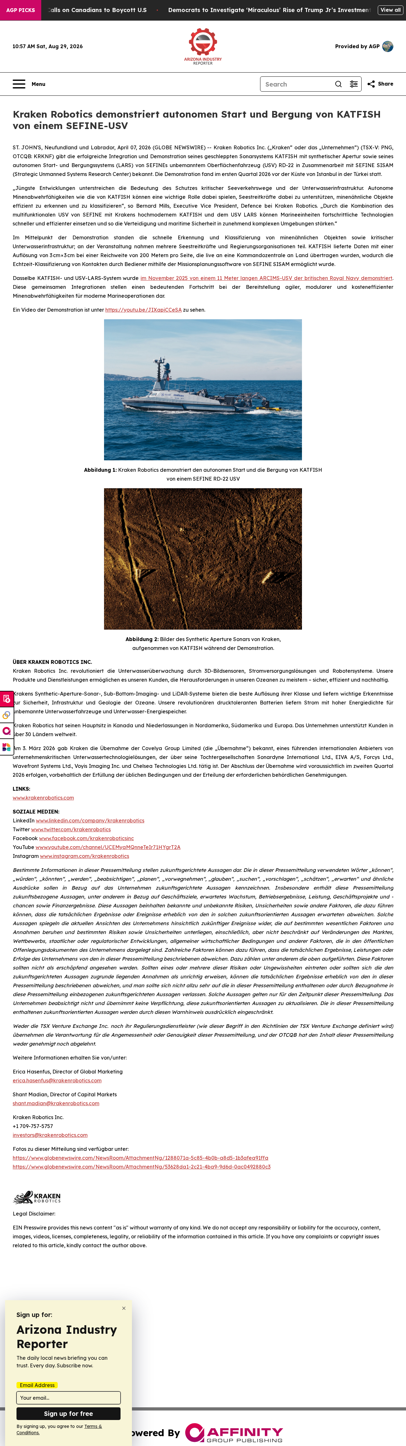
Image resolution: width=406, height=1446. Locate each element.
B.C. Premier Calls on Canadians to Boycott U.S (78, 10)
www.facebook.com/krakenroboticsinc (86, 838)
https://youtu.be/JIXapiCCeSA (143, 310)
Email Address (37, 1385)
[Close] (124, 1308)
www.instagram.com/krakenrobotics (84, 856)
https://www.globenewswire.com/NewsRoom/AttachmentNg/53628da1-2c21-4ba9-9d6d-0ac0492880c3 (142, 1167)
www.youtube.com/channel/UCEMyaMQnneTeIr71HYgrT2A (108, 847)
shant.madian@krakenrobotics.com (56, 1103)
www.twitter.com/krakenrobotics (71, 829)
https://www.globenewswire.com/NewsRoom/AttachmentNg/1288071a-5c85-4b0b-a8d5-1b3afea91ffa (140, 1158)
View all (391, 10)
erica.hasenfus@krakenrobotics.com (57, 1080)
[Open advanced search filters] (353, 84)
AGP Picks (20, 10)
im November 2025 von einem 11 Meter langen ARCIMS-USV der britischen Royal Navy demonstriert (266, 278)
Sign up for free (68, 1413)
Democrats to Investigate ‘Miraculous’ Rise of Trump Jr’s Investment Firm (277, 10)
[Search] (338, 84)
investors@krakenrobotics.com (50, 1135)
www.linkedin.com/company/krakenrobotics (90, 820)
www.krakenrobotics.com (43, 797)
